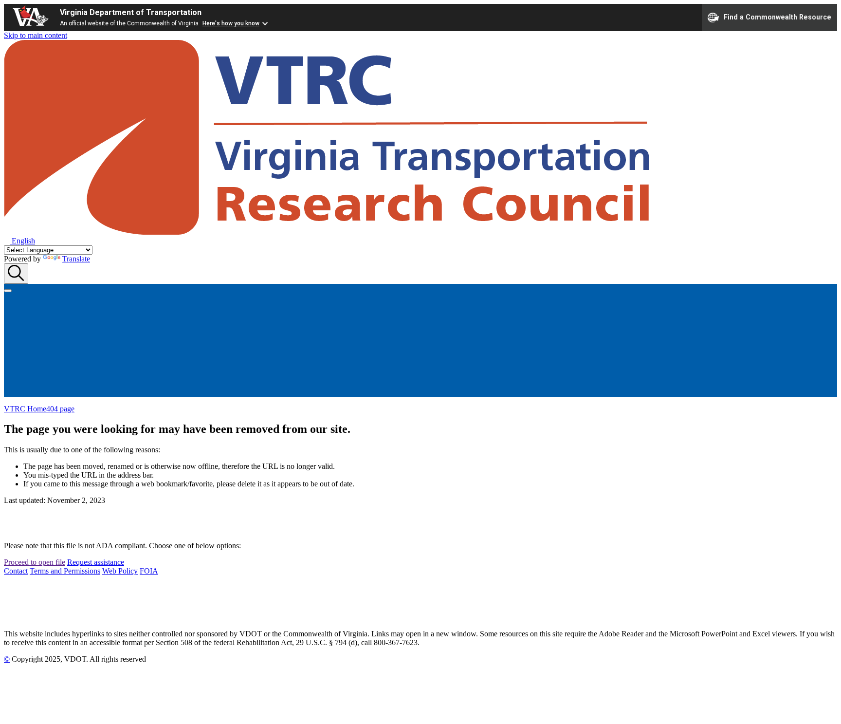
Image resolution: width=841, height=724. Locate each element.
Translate (76, 259)
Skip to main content (35, 35)
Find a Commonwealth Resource (777, 16)
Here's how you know (230, 23)
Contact (16, 571)
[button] (19, 241)
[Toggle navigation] (8, 290)
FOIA (149, 571)
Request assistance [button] (95, 562)
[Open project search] (16, 273)
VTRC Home (25, 409)
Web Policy (120, 571)
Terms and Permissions (65, 571)
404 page (60, 409)
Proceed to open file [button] (34, 562)
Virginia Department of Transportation (130, 12)
